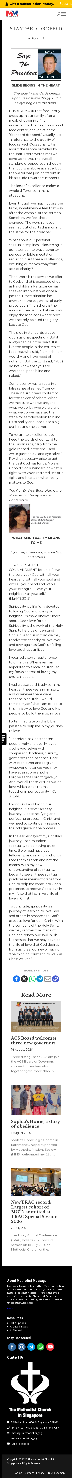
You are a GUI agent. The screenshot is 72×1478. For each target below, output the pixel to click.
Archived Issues (19, 1326)
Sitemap (60, 1473)
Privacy (40, 1473)
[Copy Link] (55, 978)
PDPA (50, 1473)
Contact (29, 1473)
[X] (24, 978)
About (18, 1473)
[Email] (47, 978)
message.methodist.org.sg (27, 1433)
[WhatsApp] (41, 1347)
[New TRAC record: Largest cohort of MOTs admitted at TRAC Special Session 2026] (36, 1182)
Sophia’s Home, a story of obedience (35, 1124)
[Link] (12, 14)
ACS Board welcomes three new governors (34, 1040)
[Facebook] (16, 978)
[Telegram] (39, 978)
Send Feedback (20, 1444)
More (10, 1308)
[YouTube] (50, 1347)
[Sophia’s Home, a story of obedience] (36, 1100)
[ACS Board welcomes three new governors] (36, 1016)
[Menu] (64, 14)
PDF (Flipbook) (18, 1323)
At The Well (16, 1330)
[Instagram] (22, 1347)
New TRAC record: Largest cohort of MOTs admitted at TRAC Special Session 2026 (34, 1212)
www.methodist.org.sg (24, 1438)
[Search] (58, 14)
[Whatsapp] (32, 978)
